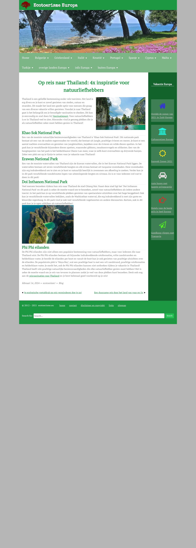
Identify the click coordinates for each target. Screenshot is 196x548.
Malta (165, 57)
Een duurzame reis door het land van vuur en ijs (118, 292)
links (111, 305)
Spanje (133, 57)
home (62, 305)
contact (73, 305)
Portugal (115, 57)
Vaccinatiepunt (60, 116)
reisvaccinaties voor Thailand (44, 275)
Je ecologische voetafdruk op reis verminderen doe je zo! (53, 292)
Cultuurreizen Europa (162, 139)
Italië (81, 57)
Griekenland (61, 57)
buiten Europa (106, 67)
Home (25, 57)
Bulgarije (40, 57)
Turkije (26, 67)
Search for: (27, 315)
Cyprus (149, 57)
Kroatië (97, 57)
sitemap (122, 305)
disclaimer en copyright (93, 305)
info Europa (82, 67)
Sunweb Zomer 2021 (161, 161)
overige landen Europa (53, 67)
